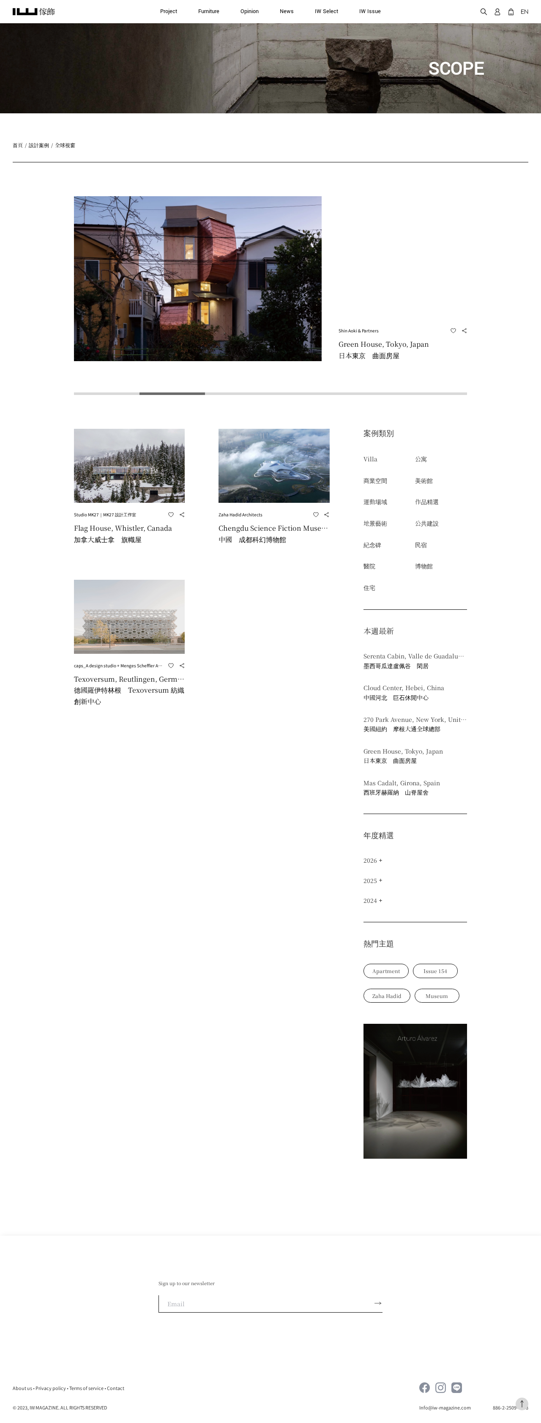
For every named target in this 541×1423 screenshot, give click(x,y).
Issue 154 (435, 970)
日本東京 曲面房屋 (390, 760)
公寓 (421, 459)
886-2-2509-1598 (510, 1407)
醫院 (369, 566)
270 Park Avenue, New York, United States (415, 719)
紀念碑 (372, 544)
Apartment (386, 970)
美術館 (424, 480)
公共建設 (427, 523)
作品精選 (427, 501)
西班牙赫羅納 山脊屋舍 (396, 792)
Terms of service (86, 1388)
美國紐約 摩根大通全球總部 (401, 728)
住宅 (369, 587)
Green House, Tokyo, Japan (403, 751)
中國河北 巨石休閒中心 (396, 697)
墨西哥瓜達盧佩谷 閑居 (396, 665)
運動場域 (375, 501)
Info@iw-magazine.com (445, 1407)
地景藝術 (375, 523)
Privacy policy (51, 1388)
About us (22, 1388)
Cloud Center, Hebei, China (403, 687)
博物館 (424, 566)
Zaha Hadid (387, 995)
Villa (370, 459)
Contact (115, 1388)
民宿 (421, 544)
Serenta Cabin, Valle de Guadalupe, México (415, 656)
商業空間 (375, 480)
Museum (437, 995)
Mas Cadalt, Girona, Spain (401, 783)
